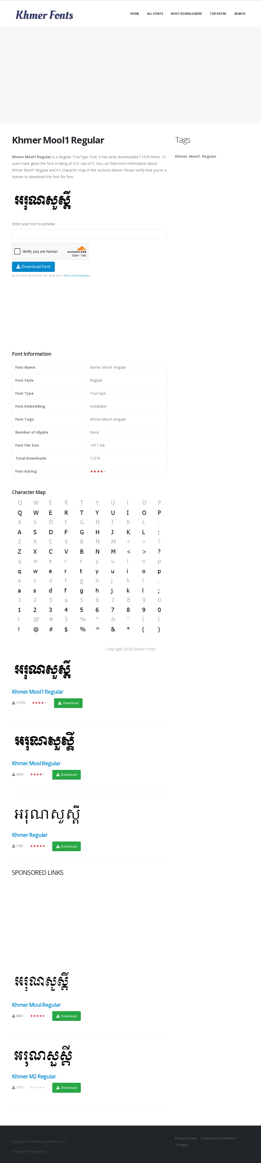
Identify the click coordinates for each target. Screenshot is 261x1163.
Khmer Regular (29, 834)
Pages (184, 1145)
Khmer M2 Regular (34, 1076)
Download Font (35, 266)
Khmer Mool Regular (36, 763)
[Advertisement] (130, 75)
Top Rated (218, 13)
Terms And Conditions (219, 1138)
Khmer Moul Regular (36, 1004)
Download (70, 703)
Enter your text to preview (33, 223)
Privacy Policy (187, 1138)
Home (134, 13)
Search (239, 13)
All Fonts (155, 13)
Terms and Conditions (77, 275)
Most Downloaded (186, 13)
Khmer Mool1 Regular (37, 691)
